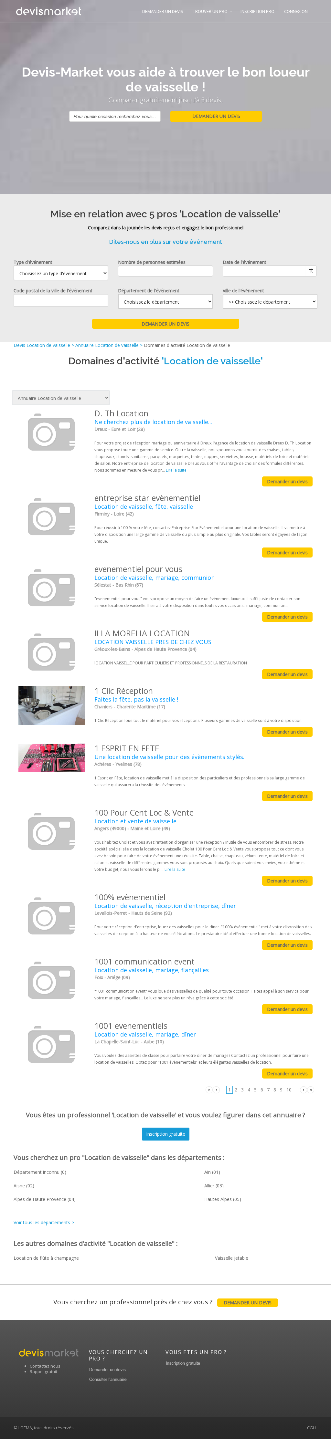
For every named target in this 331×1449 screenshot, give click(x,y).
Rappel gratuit (43, 1371)
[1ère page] (209, 1089)
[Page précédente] (216, 1089)
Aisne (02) (24, 1186)
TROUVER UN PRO (210, 11)
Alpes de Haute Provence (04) (45, 1199)
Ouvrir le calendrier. (311, 271)
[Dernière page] (310, 1089)
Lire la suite (176, 470)
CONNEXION (296, 11)
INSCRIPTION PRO (257, 11)
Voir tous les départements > (44, 1222)
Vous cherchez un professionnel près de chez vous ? (162, 1302)
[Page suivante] (303, 1089)
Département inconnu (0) (40, 1172)
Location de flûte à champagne (46, 1258)
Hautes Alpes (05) (222, 1199)
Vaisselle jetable (231, 1258)
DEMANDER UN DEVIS (162, 11)
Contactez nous (45, 1366)
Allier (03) (214, 1186)
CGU (311, 1428)
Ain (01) (212, 1172)
